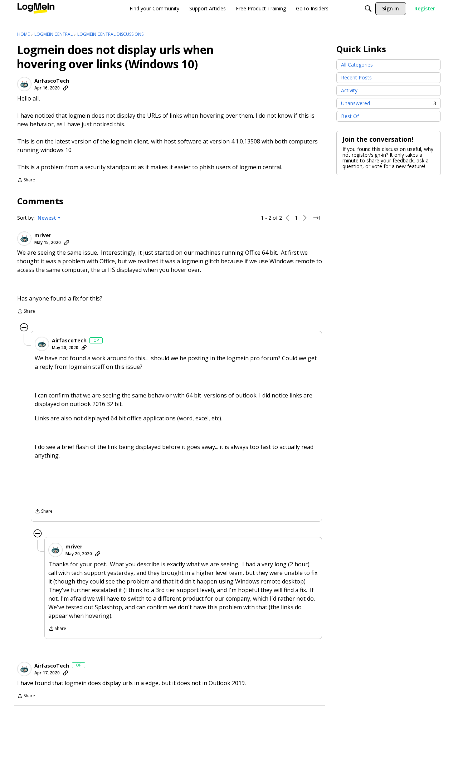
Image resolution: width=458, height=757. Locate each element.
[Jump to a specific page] (316, 218)
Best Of (350, 116)
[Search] (368, 8)
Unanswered (388, 103)
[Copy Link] (65, 88)
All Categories (357, 64)
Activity (349, 90)
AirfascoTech (51, 81)
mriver (42, 235)
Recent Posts (356, 77)
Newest (47, 217)
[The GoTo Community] (36, 8)
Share (26, 180)
